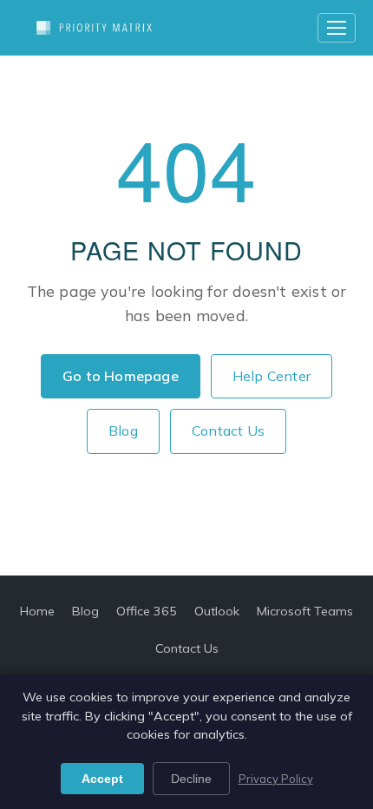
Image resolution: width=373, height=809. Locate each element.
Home (37, 611)
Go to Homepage (120, 376)
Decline (191, 779)
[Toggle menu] (336, 28)
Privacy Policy (276, 779)
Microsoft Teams (305, 611)
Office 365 (146, 611)
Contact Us (228, 430)
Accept (102, 779)
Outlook (216, 611)
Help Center (271, 376)
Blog (123, 430)
